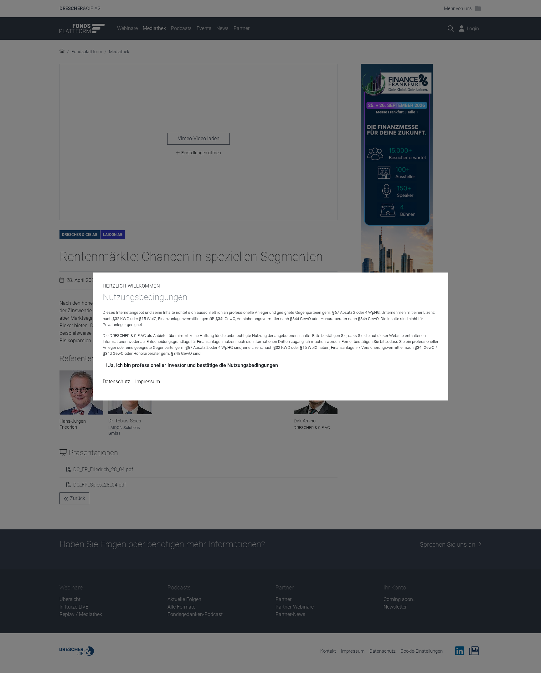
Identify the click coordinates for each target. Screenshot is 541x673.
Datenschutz (116, 382)
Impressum (147, 382)
